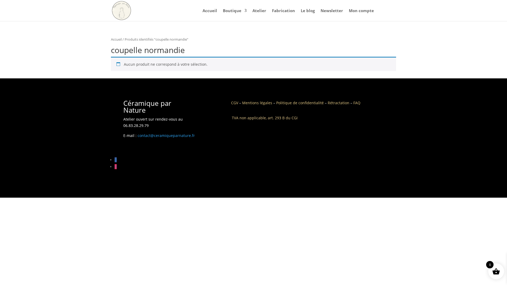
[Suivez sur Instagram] (116, 166)
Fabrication (283, 11)
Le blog (308, 11)
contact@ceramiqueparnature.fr (166, 135)
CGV (234, 102)
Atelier (259, 11)
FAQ (356, 102)
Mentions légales (257, 102)
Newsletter (332, 11)
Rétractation (338, 102)
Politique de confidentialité (300, 102)
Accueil (210, 11)
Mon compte (361, 11)
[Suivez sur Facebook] (116, 159)
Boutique (232, 11)
